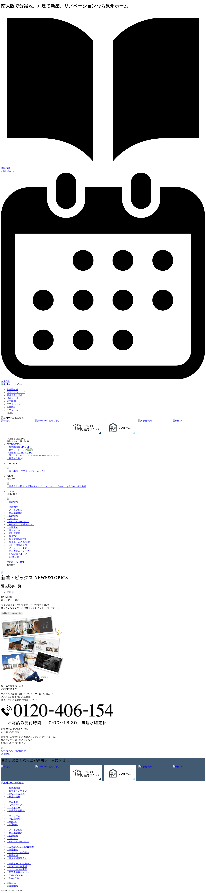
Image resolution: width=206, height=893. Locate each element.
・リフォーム (13, 530)
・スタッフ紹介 (14, 510)
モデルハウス (13, 404)
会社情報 (11, 407)
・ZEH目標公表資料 (17, 545)
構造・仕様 (12, 398)
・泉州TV (12, 536)
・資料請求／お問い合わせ (20, 524)
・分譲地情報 (13, 788)
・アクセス (12, 518)
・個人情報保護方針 (17, 539)
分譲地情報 (12, 389)
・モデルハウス (26, 471)
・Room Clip (13, 557)
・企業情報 (12, 515)
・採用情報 (12, 501)
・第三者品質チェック (18, 551)
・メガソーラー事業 (17, 548)
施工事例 (11, 401)
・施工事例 (12, 471)
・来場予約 (12, 527)
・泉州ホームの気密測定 (19, 542)
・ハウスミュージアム (18, 521)
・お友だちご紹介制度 (75, 486)
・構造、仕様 (13, 796)
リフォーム (12, 410)
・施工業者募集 (14, 513)
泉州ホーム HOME (16, 562)
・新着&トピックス (35, 486)
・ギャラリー (41, 471)
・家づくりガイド (16, 793)
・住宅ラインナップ (17, 791)
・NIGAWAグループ (17, 554)
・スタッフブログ (54, 486)
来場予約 (5, 753)
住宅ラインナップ (16, 392)
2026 (9, 592)
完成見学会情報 (14, 395)
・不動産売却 (13, 533)
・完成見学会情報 (16, 486)
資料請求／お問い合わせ (13, 751)
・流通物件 (12, 507)
